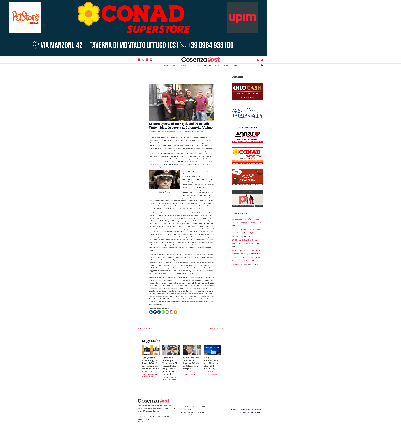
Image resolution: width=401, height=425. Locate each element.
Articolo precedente (146, 328)
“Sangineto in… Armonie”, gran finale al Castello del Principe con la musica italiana (150, 363)
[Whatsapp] (258, 59)
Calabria (235, 65)
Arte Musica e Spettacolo (150, 372)
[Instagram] (147, 59)
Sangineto (149, 376)
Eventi (198, 65)
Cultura (225, 65)
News (166, 65)
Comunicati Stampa (164, 132)
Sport (191, 65)
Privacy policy (232, 410)
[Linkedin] (159, 312)
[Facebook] (139, 59)
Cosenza (185, 374)
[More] (175, 312)
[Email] (262, 59)
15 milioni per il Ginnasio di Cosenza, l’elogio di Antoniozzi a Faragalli (191, 363)
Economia (207, 65)
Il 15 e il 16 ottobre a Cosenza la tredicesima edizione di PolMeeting (212, 363)
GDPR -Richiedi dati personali (250, 410)
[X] (143, 59)
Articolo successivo (217, 328)
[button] (262, 65)
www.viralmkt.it (186, 415)
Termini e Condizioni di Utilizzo (250, 412)
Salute (217, 65)
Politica (173, 65)
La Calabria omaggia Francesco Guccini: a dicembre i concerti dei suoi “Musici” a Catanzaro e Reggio (246, 260)
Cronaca (183, 65)
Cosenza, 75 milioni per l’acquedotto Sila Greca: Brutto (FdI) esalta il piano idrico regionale (170, 365)
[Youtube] (150, 59)
